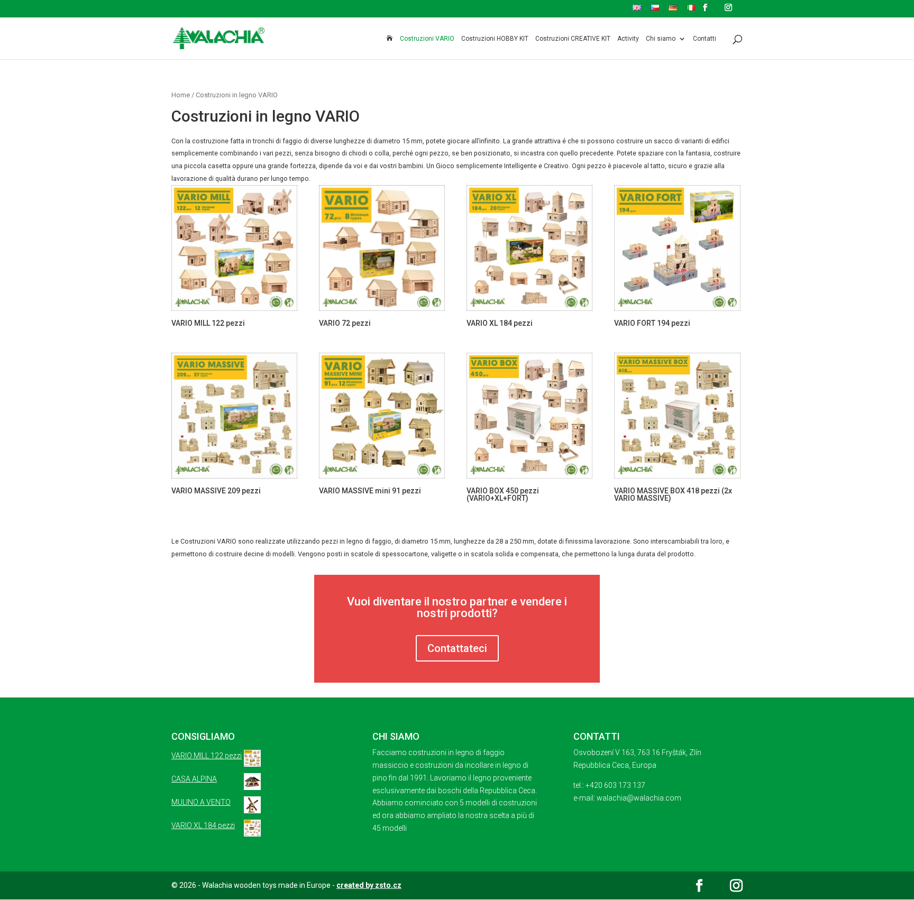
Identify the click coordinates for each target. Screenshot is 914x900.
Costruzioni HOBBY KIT (494, 38)
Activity (628, 38)
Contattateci (457, 648)
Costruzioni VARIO (427, 38)
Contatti (704, 38)
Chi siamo (660, 38)
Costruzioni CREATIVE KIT (572, 38)
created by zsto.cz (368, 885)
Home (180, 95)
